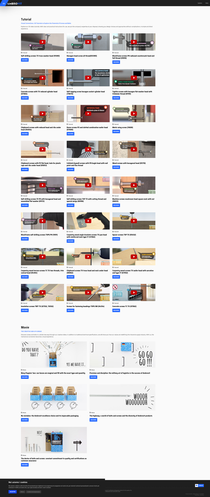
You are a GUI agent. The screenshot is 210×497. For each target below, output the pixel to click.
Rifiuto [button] (22, 492)
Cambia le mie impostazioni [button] (33, 492)
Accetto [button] (12, 492)
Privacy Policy (197, 495)
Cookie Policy (202, 495)
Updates (200, 3)
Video (206, 3)
